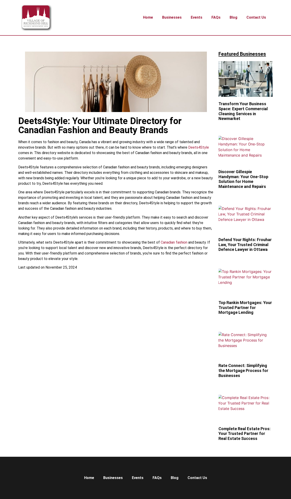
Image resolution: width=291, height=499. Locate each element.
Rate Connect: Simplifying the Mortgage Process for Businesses (243, 370)
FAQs (216, 17)
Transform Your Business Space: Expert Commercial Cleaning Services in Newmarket (243, 111)
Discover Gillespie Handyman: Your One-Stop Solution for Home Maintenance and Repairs (243, 179)
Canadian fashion (174, 242)
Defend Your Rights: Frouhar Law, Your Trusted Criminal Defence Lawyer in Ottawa (245, 244)
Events (196, 17)
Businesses (172, 17)
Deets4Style (198, 147)
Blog (233, 17)
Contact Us (256, 17)
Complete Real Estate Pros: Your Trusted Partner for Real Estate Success (244, 433)
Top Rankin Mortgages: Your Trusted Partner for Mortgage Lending (245, 307)
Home (148, 17)
